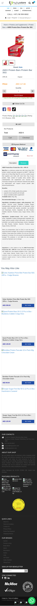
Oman (14, 8)
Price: (5, 84)
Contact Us (6, 526)
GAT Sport (6, 557)
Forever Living (7, 543)
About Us (6, 522)
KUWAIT (16, 10)
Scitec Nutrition (7, 560)
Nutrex (5, 553)
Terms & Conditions (13, 598)
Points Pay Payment (9, 531)
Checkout (26, 138)
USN (4, 555)
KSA (21, 8)
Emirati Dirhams (25, 18)
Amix (20, 67)
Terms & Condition (8, 524)
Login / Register (12, 18)
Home (6, 25)
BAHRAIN (8, 10)
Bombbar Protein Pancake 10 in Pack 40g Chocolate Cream (16, 377)
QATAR (28, 8)
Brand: (17, 67)
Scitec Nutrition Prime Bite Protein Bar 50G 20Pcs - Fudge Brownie (16, 300)
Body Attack (6, 545)
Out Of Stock (18, 95)
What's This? (30, 155)
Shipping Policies (8, 533)
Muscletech (6, 550)
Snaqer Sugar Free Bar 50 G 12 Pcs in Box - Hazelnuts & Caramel (17, 416)
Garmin (5, 541)
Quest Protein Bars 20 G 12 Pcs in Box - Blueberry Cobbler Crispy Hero (16, 339)
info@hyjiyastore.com (11, 448)
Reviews (23, 163)
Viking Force (6, 562)
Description (13, 163)
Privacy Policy (7, 529)
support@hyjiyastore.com (12, 445)
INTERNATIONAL (27, 10)
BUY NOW (28, 305)
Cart (10, 138)
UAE (8, 8)
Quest (5, 548)
